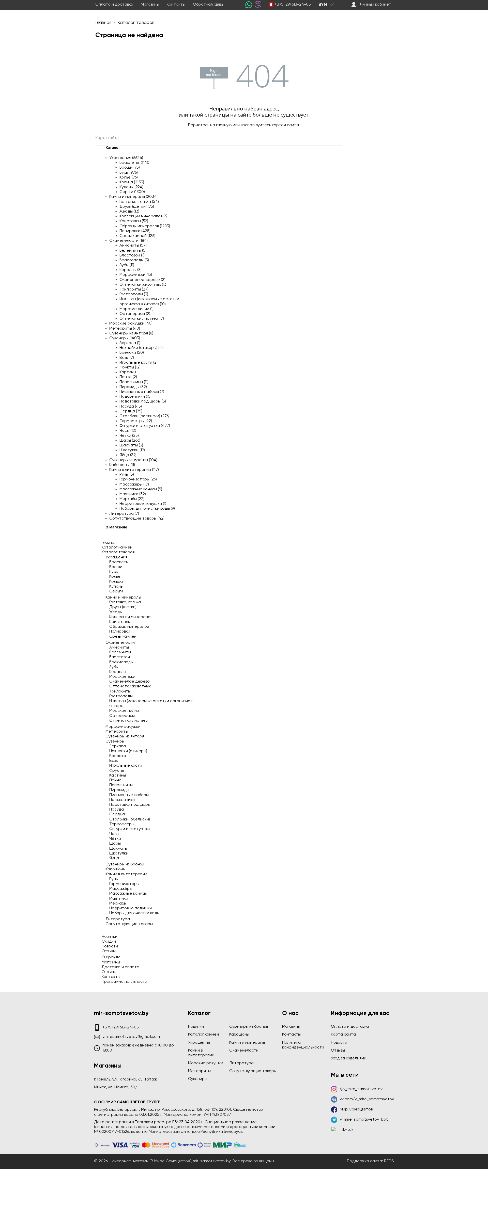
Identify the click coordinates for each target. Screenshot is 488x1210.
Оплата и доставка (114, 5)
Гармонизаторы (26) (138, 479)
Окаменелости (120, 643)
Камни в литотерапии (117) (134, 470)
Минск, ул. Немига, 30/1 (116, 1087)
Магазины (150, 5)
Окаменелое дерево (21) (142, 280)
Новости (110, 946)
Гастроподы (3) (133, 294)
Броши (115, 567)
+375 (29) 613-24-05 (292, 5)
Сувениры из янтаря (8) (131, 333)
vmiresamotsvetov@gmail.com (131, 1037)
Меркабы (118, 903)
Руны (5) (126, 475)
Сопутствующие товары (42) (136, 519)
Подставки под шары (129, 805)
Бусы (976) (128, 173)
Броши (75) (129, 168)
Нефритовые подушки (130, 908)
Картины (127, 372)
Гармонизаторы (124, 884)
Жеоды (116, 612)
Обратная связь (208, 5)
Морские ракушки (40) (130, 323)
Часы (114, 834)
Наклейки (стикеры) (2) (141, 348)
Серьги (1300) (132, 192)
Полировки (119, 632)
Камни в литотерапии (126, 874)
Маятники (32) (132, 494)
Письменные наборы (129, 795)
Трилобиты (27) (133, 289)
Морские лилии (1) (136, 309)
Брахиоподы (121, 662)
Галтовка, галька (125, 602)
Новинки (109, 937)
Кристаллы (120, 622)
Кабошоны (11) (122, 465)
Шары (115, 844)
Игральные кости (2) (138, 363)
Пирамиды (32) (133, 387)
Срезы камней (122, 637)
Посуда (116, 810)
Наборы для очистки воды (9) (147, 509)
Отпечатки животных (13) (143, 285)
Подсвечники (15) (135, 397)
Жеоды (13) (129, 211)
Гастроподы (121, 696)
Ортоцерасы (122, 716)
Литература (117, 919)
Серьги (116, 591)
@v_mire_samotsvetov (361, 1089)
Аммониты (119, 648)
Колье (114, 577)
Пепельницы (121, 785)
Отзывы (109, 951)
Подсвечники (122, 800)
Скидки (109, 942)
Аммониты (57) (133, 246)
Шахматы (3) (131, 445)
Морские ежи (122, 677)
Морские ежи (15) (135, 275)
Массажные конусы (128, 894)
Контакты (176, 5)
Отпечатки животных (130, 686)
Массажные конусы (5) (140, 489)
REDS (389, 1161)
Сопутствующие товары (129, 924)
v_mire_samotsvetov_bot (364, 1120)
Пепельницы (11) (133, 382)
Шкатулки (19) (132, 450)
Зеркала (117, 746)
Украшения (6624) (126, 158)
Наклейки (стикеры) (128, 751)
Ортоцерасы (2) (134, 314)
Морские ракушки (123, 727)
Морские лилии (124, 711)
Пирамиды (119, 790)
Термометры (121, 824)
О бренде (111, 957)
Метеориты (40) (124, 329)
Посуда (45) (130, 407)
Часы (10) (127, 431)
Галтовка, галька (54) (139, 202)
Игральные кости (125, 766)
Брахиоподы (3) (134, 260)
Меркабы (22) (131, 499)
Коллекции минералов (130, 617)
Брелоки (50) (131, 353)
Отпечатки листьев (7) (141, 319)
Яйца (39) (127, 455)
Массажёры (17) (134, 484)
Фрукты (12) (130, 367)
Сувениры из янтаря (124, 736)
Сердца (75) (130, 411)
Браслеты (119, 562)
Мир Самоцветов (356, 1109)
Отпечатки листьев (128, 721)
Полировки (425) (134, 231)
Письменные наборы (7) (141, 392)
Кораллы (117, 672)
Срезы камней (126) (137, 236)
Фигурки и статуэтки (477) (144, 426)
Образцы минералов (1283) (144, 226)
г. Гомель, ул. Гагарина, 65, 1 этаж (125, 1079)
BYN (322, 4)
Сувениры (115, 741)
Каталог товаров (118, 552)
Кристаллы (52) (133, 221)
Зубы (113, 667)
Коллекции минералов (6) (143, 216)
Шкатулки (118, 853)
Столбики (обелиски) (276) (144, 416)
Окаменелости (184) (128, 241)
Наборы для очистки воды (134, 913)
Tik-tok (347, 1130)
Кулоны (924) (131, 187)
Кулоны (116, 587)
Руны (113, 879)
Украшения (116, 557)
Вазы (113, 761)
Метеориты (116, 732)
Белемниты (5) (132, 251)
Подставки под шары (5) (142, 401)
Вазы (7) (126, 358)
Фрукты (116, 771)
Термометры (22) (135, 421)
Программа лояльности (124, 982)
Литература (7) (124, 514)
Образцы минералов (129, 627)
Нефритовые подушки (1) (142, 504)
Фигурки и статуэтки (129, 829)
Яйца (114, 858)
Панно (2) (128, 377)
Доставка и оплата (120, 967)
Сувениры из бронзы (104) (133, 460)
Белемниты (120, 652)
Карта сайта (343, 1034)
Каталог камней (117, 547)
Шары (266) (129, 441)
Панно (115, 780)
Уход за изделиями (348, 1058)
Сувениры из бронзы (124, 864)
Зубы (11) (126, 265)
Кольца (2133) (131, 182)
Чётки (115, 839)
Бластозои (119, 657)
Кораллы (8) (130, 270)
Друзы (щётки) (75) (136, 207)
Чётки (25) (129, 436)
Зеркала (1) (129, 343)
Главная (109, 543)
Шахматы (118, 849)
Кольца (116, 582)
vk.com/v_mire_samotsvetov (367, 1099)
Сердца (117, 814)
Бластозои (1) (131, 255)
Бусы (113, 572)
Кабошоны (115, 869)
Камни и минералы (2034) (133, 197)
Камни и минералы (123, 597)
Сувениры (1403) (124, 338)
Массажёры (120, 889)
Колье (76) (128, 177)
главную (224, 125)
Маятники (118, 899)
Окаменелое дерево (129, 682)
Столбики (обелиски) (129, 819)
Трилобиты (120, 691)
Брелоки (117, 756)
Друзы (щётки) (122, 607)
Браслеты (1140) (134, 163)
